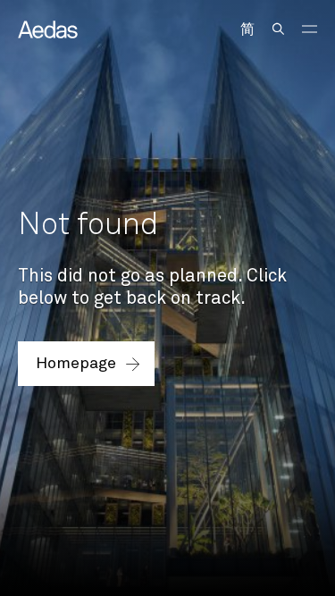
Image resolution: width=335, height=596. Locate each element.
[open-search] (278, 29)
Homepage (76, 364)
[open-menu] (309, 29)
